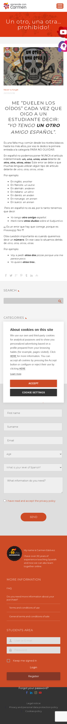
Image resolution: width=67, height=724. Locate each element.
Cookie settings (33, 392)
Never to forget (11, 89)
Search (59, 301)
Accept (33, 383)
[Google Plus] (16, 275)
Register (33, 676)
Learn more (15, 374)
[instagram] (35, 692)
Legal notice (34, 703)
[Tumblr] (26, 275)
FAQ (9, 588)
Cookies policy (33, 711)
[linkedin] (31, 692)
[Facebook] (5, 275)
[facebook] (26, 692)
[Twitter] (11, 275)
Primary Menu (60, 6)
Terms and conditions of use (24, 607)
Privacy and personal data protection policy (33, 707)
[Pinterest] (21, 275)
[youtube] (40, 692)
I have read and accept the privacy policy (31, 500)
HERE (13, 356)
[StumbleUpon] (36, 275)
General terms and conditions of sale (29, 616)
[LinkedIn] (31, 275)
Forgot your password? (34, 688)
